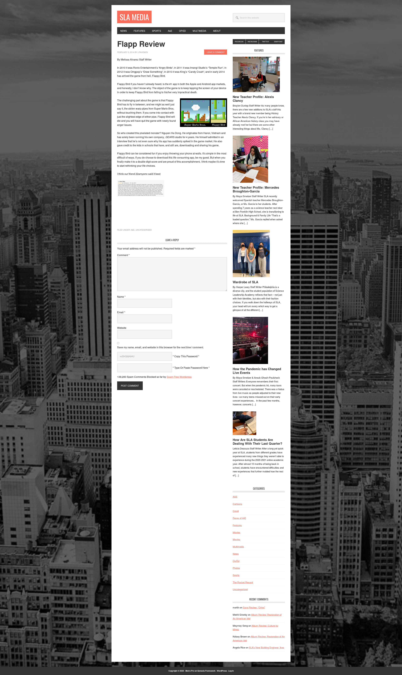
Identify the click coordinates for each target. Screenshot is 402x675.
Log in (231, 670)
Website (121, 328)
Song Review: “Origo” (254, 607)
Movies (236, 532)
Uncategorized (144, 229)
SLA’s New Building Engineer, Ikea (266, 647)
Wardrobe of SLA (245, 282)
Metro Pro (189, 670)
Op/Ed (236, 561)
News (236, 553)
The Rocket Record (243, 582)
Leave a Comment (216, 52)
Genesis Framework (206, 670)
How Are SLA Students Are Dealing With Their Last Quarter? (257, 441)
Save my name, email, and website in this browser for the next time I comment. (160, 347)
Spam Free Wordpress (179, 377)
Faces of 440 (239, 518)
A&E (133, 229)
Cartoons (237, 504)
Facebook (239, 42)
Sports (236, 575)
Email (121, 312)
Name (121, 296)
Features (237, 525)
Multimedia (238, 546)
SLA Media (134, 16)
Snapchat (278, 42)
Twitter (265, 42)
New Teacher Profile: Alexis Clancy (253, 98)
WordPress (222, 670)
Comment (123, 255)
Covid (236, 511)
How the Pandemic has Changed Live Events (257, 370)
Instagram (252, 42)
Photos (236, 568)
